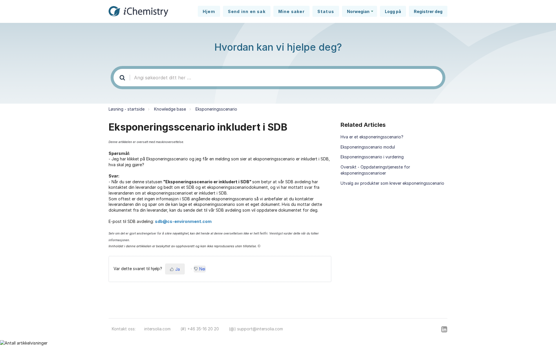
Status (325, 11)
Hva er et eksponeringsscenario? (372, 136)
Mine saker (291, 11)
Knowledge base (170, 109)
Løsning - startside (127, 109)
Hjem (209, 11)
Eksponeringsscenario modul (368, 146)
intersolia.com (157, 328)
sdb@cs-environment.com (183, 221)
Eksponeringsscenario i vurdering (372, 156)
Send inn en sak (247, 11)
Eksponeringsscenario (216, 109)
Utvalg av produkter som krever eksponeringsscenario (392, 183)
